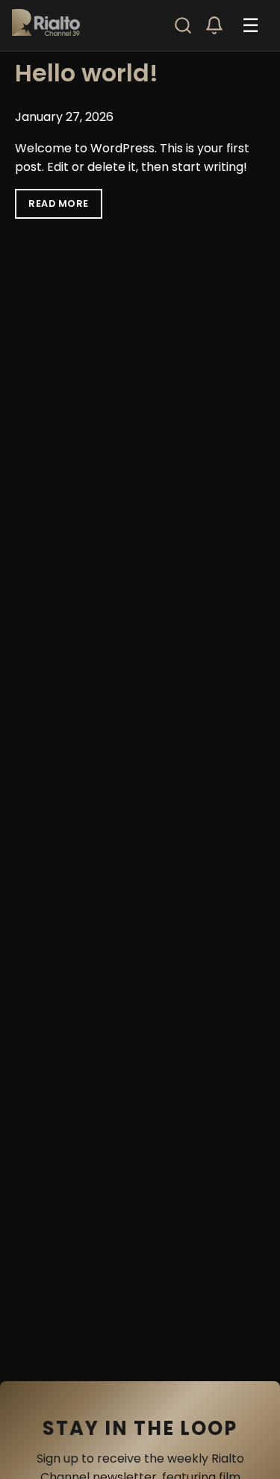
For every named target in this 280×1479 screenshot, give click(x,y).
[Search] (183, 25)
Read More (58, 203)
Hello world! (86, 73)
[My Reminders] (214, 25)
